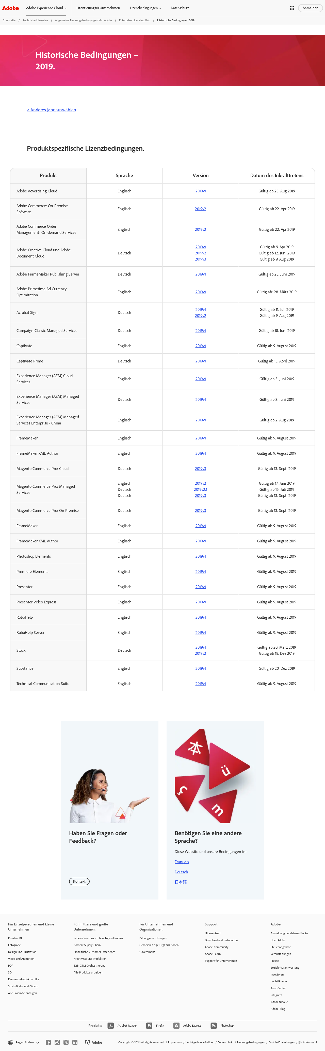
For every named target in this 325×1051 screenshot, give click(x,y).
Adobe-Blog (278, 1009)
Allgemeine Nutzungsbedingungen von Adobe (83, 20)
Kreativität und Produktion (90, 959)
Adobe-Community (217, 947)
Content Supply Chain (87, 945)
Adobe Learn (213, 954)
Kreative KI (15, 938)
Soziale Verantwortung (285, 967)
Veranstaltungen (281, 954)
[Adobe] (10, 8)
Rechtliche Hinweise (35, 20)
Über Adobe (278, 940)
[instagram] (57, 1042)
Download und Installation (221, 940)
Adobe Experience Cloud (44, 8)
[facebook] (48, 1042)
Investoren (277, 974)
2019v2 (200, 208)
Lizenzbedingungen (144, 8)
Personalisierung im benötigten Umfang (98, 938)
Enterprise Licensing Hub (134, 20)
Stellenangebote (281, 947)
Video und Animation (21, 959)
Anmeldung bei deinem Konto (289, 933)
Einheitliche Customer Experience (94, 952)
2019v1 (201, 191)
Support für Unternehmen (221, 961)
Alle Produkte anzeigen (22, 993)
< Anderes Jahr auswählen (51, 110)
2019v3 (200, 259)
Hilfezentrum (213, 933)
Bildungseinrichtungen (153, 938)
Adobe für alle (279, 1002)
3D (10, 972)
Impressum (175, 1042)
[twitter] (66, 1042)
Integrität (276, 995)
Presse (275, 961)
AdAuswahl (310, 1042)
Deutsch (181, 872)
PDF (10, 965)
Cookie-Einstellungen (282, 1042)
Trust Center (278, 988)
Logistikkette (279, 981)
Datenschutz (180, 8)
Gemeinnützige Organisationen (158, 945)
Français (182, 861)
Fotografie (14, 945)
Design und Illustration (22, 952)
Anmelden (310, 8)
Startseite (9, 20)
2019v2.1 (200, 489)
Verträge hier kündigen (200, 1042)
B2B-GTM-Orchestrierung (89, 965)
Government (147, 952)
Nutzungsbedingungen (251, 1042)
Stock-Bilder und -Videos (23, 986)
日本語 (181, 882)
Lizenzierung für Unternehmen (98, 8)
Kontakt (79, 881)
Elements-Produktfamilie (23, 979)
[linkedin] (74, 1042)
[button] (292, 8)
